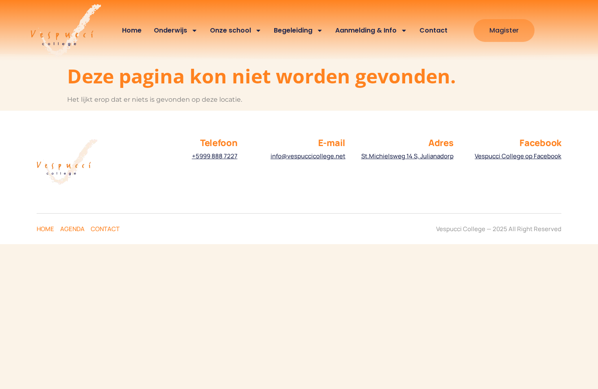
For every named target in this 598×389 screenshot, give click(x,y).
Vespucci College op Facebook (518, 156)
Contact (433, 30)
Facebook (540, 143)
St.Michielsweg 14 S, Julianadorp (407, 156)
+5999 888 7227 (215, 156)
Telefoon (219, 143)
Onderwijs (170, 30)
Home (132, 30)
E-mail (331, 143)
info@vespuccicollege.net (308, 156)
